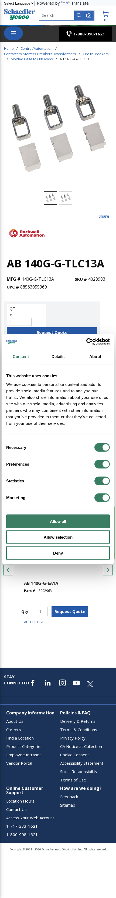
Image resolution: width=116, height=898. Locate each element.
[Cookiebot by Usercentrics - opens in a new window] (86, 341)
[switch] (102, 464)
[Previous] (8, 570)
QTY (12, 311)
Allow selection (58, 537)
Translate (80, 3)
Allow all (58, 521)
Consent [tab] (21, 356)
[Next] (108, 570)
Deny (58, 553)
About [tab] (95, 356)
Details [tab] (58, 356)
